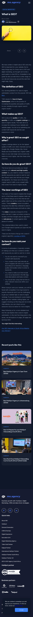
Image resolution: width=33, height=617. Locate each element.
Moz (3, 95)
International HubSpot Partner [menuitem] (10, 551)
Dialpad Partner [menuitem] (6, 548)
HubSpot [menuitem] (4, 524)
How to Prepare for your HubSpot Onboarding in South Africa (14, 431)
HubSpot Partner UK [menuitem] (7, 558)
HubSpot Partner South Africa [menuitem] (10, 554)
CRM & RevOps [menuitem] (6, 531)
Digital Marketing (8, 9)
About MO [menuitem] (5, 520)
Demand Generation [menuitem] (7, 527)
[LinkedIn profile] (18, 21)
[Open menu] (29, 2)
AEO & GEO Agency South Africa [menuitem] (11, 561)
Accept (21, 610)
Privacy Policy (19, 605)
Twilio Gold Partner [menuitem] (7, 544)
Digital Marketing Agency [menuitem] (9, 541)
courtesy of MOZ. (19, 236)
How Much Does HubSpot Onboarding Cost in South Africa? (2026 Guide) (16, 460)
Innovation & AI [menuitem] (6, 537)
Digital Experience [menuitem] (7, 534)
